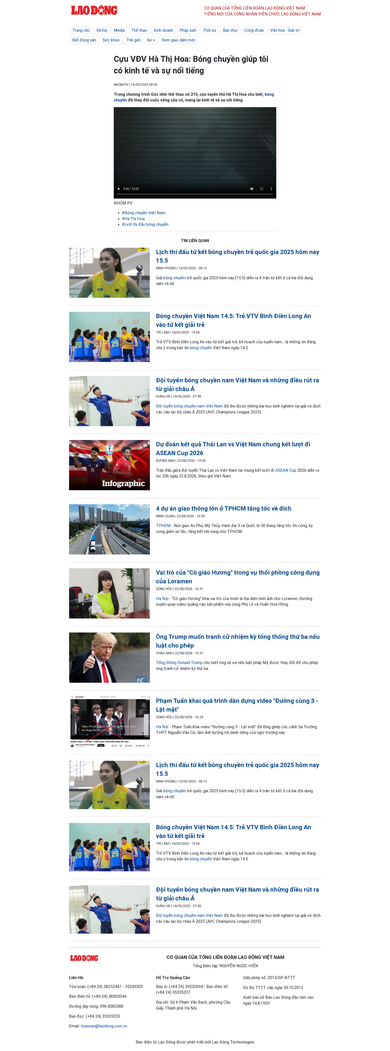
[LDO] (109, 274)
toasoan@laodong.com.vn (104, 1026)
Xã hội (101, 30)
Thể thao (139, 30)
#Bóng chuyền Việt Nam (143, 212)
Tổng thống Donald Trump (179, 662)
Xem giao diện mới (178, 40)
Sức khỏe (111, 40)
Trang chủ (81, 30)
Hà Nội (162, 598)
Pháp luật (188, 30)
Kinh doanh (163, 30)
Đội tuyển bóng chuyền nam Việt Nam (189, 406)
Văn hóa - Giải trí (284, 30)
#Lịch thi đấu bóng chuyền (145, 224)
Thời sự (209, 30)
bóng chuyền (174, 277)
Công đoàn (254, 30)
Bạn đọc (230, 30)
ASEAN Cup (285, 470)
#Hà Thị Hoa (133, 218)
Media (119, 30)
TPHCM (163, 525)
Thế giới (133, 40)
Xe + (151, 40)
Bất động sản (84, 40)
